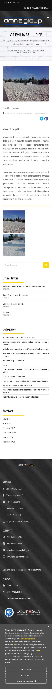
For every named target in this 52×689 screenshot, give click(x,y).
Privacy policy (12, 585)
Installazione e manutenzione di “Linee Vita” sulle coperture (26, 349)
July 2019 (7, 419)
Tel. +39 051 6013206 (11, 2)
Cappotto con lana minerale (13, 303)
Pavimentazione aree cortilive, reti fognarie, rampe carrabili (25, 380)
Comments (15, 108)
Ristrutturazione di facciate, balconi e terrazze (21, 396)
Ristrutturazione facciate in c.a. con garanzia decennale (24, 286)
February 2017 (9, 427)
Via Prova (6, 312)
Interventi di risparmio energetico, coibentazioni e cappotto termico (25, 113)
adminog (13, 40)
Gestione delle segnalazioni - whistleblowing (22, 569)
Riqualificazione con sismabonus (15, 295)
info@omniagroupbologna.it (36, 8)
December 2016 (9, 432)
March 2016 (8, 437)
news (5, 365)
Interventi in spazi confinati (13, 360)
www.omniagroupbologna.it (18, 556)
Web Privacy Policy (14, 591)
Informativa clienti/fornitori (18, 598)
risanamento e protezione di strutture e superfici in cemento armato (26, 391)
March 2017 (8, 423)
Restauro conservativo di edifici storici (17, 385)
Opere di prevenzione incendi (14, 376)
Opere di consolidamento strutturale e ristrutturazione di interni (26, 370)
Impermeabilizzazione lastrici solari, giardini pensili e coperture (26, 343)
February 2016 (9, 441)
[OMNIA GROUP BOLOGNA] (23, 21)
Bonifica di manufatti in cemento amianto (19, 337)
